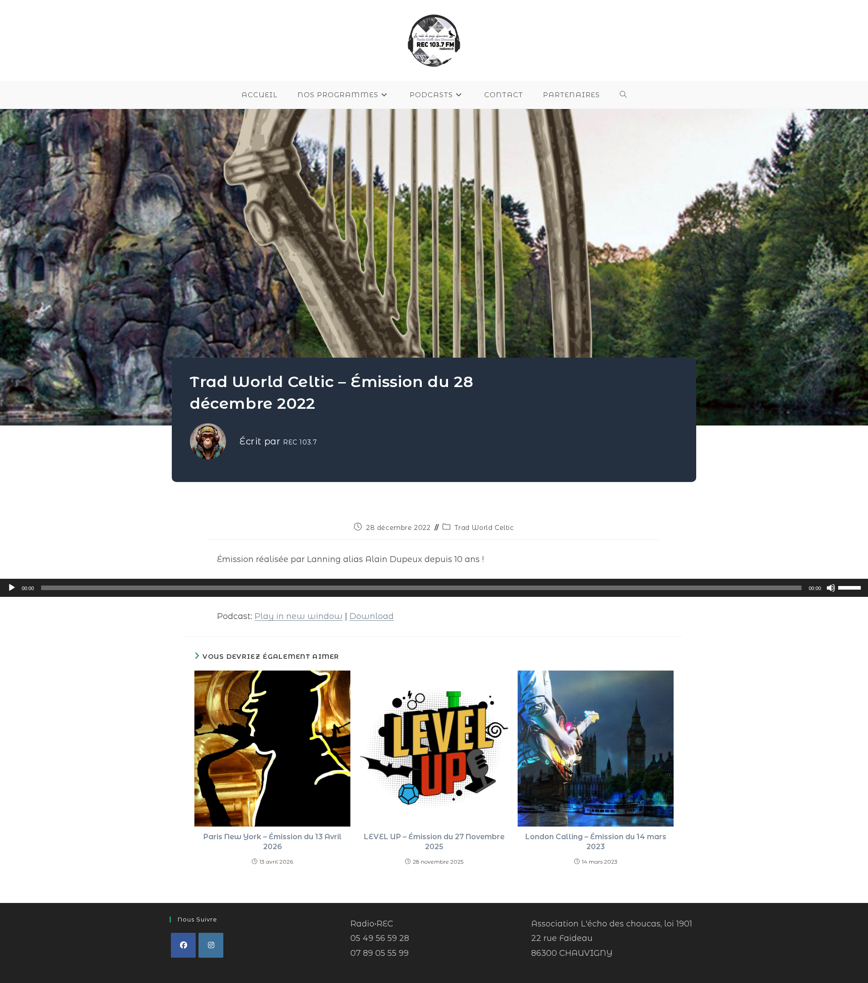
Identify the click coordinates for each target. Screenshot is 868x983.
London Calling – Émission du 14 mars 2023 (595, 841)
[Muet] (830, 587)
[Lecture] (11, 587)
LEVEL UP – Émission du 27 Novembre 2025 (434, 841)
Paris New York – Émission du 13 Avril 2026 (272, 841)
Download (371, 616)
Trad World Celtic (484, 528)
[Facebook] (183, 945)
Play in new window (299, 616)
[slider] (850, 587)
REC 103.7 (300, 442)
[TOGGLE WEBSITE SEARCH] (623, 95)
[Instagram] (210, 945)
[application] (434, 588)
